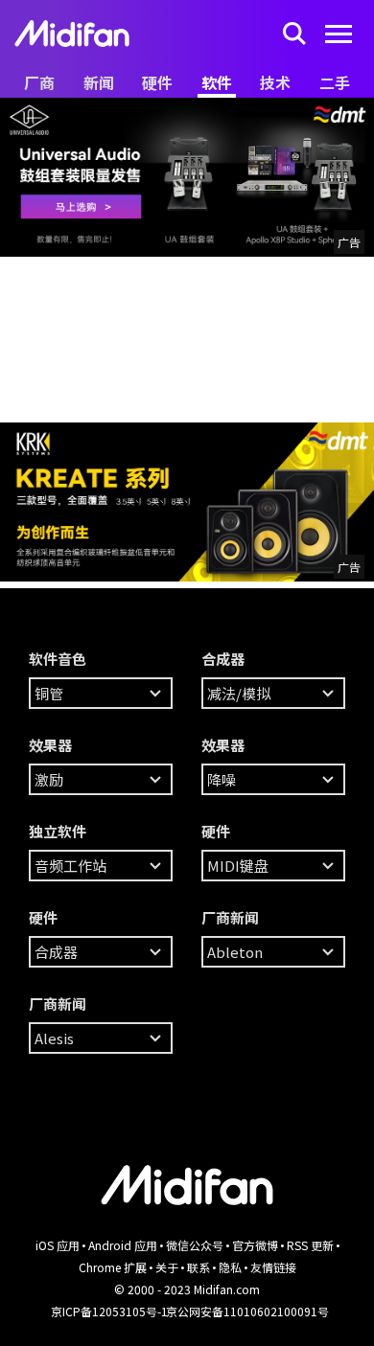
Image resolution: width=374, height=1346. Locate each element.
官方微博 (255, 1245)
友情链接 (273, 1267)
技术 (275, 82)
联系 (198, 1267)
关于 (166, 1267)
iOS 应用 (57, 1245)
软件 (216, 82)
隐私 (230, 1267)
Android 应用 (122, 1245)
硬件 (157, 82)
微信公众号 (194, 1245)
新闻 (98, 82)
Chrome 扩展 (113, 1267)
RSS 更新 (310, 1245)
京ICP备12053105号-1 (109, 1311)
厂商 (39, 82)
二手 (334, 82)
